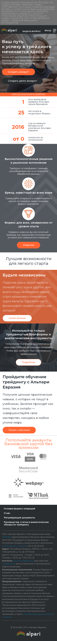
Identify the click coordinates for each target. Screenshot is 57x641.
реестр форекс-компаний (14, 546)
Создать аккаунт (18, 71)
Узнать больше (17, 318)
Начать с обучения (19, 430)
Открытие (28, 245)
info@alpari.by (8, 564)
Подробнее (28, 362)
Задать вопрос (31, 31)
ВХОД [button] (48, 30)
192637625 (6, 537)
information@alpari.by (23, 561)
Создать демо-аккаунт (22, 80)
